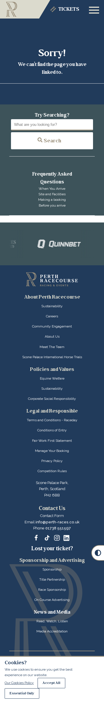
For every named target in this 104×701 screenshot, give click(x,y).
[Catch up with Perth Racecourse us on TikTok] (47, 538)
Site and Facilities (52, 194)
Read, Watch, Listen (52, 621)
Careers (52, 316)
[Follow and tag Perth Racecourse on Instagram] (57, 538)
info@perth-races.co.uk (57, 522)
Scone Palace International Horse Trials (52, 357)
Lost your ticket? (52, 548)
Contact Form (52, 516)
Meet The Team (52, 347)
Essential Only (22, 693)
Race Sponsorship (52, 590)
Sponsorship (52, 569)
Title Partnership (52, 579)
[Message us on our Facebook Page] (37, 537)
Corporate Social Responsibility (52, 399)
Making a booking (52, 200)
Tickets (68, 9)
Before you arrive (52, 205)
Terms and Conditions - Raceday (52, 420)
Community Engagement (52, 326)
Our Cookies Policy (19, 683)
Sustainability (52, 306)
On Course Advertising (52, 600)
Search (51, 141)
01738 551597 (58, 528)
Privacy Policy (52, 461)
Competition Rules (52, 471)
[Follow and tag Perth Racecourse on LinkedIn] (66, 538)
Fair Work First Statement (52, 441)
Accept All (51, 683)
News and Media (52, 612)
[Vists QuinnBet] (56, 243)
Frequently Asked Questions (52, 178)
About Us (52, 336)
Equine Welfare (52, 378)
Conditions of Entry (52, 430)
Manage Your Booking (52, 451)
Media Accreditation (52, 631)
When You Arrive (52, 189)
